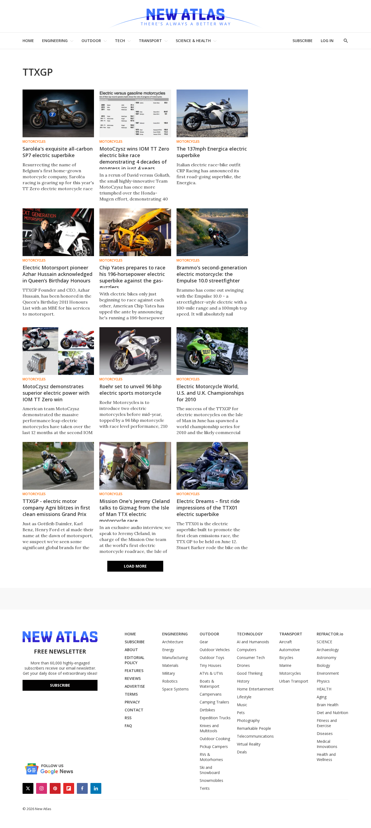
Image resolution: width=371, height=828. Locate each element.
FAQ (128, 725)
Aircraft (285, 641)
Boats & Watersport (209, 684)
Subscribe (60, 685)
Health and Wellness (326, 757)
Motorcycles (34, 141)
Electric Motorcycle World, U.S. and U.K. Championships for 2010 (210, 393)
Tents (205, 788)
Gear (204, 641)
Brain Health (327, 704)
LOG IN (327, 40)
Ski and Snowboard (210, 770)
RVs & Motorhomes (211, 757)
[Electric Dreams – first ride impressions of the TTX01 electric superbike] (212, 466)
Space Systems (175, 689)
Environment (328, 673)
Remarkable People (254, 728)
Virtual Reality (248, 744)
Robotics (170, 681)
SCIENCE (324, 641)
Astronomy (326, 657)
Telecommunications (255, 736)
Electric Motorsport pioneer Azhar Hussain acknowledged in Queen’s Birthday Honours (57, 274)
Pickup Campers (214, 746)
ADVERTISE (135, 686)
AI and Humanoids (253, 641)
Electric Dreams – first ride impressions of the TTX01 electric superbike (208, 507)
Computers (246, 649)
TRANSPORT (150, 40)
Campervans (211, 694)
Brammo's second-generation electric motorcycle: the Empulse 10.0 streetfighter (212, 274)
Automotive (289, 649)
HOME (28, 40)
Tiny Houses (210, 665)
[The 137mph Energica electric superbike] (212, 113)
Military (168, 673)
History (243, 681)
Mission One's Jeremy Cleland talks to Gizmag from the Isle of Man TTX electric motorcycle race (134, 511)
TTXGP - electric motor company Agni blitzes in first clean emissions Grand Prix (56, 507)
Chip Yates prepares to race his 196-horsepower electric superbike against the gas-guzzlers (132, 277)
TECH (120, 40)
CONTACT (134, 709)
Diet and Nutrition (332, 712)
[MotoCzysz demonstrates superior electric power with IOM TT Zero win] (58, 351)
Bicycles (286, 657)
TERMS (131, 694)
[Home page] (185, 16)
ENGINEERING (55, 40)
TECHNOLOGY (250, 633)
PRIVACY (132, 702)
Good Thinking (249, 673)
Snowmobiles (211, 780)
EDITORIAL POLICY (134, 660)
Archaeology (328, 649)
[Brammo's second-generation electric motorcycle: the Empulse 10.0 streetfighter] (212, 232)
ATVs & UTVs (211, 673)
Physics (323, 681)
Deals (242, 751)
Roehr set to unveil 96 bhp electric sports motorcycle (130, 389)
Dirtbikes (207, 709)
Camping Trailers (214, 702)
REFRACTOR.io (330, 633)
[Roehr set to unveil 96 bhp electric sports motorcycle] (135, 351)
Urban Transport (293, 681)
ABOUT (131, 649)
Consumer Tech (251, 657)
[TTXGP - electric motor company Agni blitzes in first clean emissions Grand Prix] (58, 466)
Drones (243, 665)
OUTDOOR (91, 40)
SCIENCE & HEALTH (193, 40)
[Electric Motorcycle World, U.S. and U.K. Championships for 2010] (212, 351)
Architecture (172, 641)
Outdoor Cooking (215, 738)
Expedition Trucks (215, 717)
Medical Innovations (327, 744)
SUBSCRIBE (303, 40)
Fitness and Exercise (327, 723)
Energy (168, 649)
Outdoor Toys (212, 657)
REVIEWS (133, 678)
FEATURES (134, 670)
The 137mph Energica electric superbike (212, 151)
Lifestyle (244, 696)
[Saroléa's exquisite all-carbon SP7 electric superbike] (58, 113)
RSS (128, 717)
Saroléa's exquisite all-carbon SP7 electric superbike (58, 151)
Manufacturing (175, 657)
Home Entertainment (255, 689)
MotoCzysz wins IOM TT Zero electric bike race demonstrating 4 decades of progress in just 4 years (134, 158)
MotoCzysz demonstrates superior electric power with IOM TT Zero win (56, 393)
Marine (285, 665)
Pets (241, 712)
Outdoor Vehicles (215, 649)
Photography (248, 720)
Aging (321, 696)
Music (242, 704)
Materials (170, 665)
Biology (323, 665)
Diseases (325, 733)
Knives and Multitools (209, 728)
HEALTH (324, 689)
